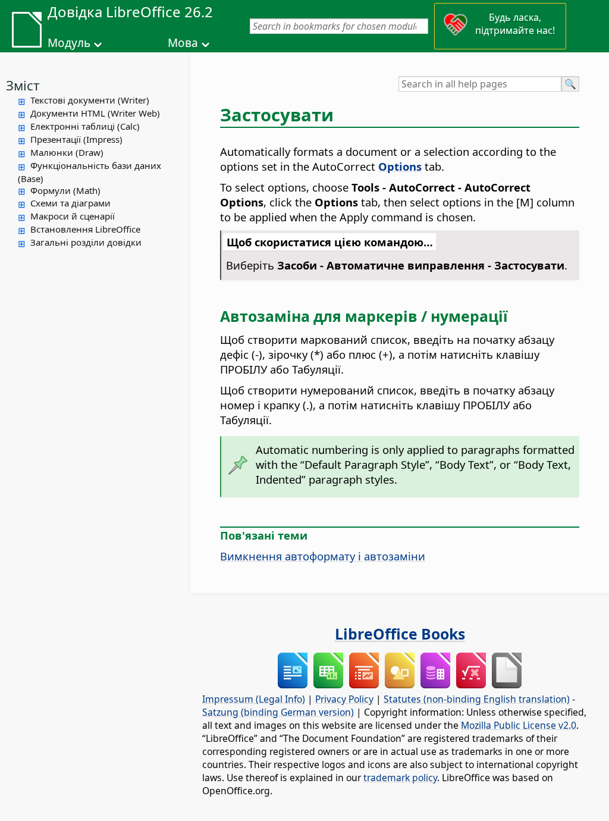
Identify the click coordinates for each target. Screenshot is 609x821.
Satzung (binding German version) (278, 712)
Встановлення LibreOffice (85, 229)
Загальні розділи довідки (86, 242)
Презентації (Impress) (76, 139)
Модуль (69, 43)
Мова (183, 43)
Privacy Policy (344, 699)
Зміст (22, 85)
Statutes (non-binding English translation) (477, 699)
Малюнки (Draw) (66, 152)
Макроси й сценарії (72, 216)
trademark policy (400, 777)
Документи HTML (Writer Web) (95, 113)
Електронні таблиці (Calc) (85, 126)
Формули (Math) (65, 190)
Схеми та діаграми (70, 203)
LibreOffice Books (400, 633)
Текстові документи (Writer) (89, 100)
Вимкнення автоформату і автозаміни (322, 556)
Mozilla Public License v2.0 (518, 725)
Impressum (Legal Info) (253, 699)
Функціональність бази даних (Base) (89, 171)
